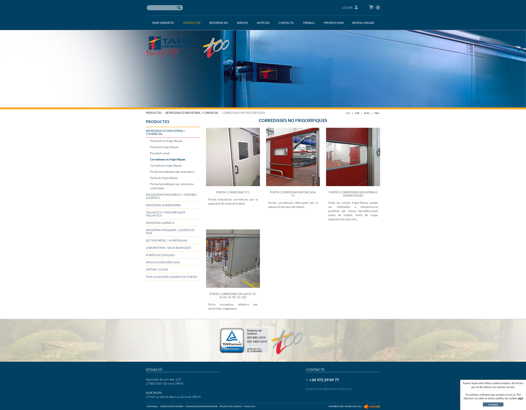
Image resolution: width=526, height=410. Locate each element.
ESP (357, 113)
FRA (376, 113)
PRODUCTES (154, 112)
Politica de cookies (231, 406)
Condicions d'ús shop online (201, 406)
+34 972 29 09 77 (324, 380)
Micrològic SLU (353, 406)
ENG (366, 113)
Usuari (347, 7)
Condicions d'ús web (171, 406)
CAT (348, 113)
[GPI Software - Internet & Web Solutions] (371, 406)
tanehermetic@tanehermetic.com (329, 388)
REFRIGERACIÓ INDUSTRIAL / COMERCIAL (192, 112)
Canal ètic (250, 406)
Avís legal (152, 406)
